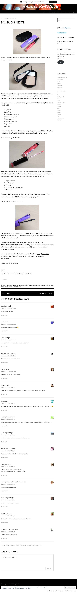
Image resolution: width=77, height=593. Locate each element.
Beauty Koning (6, 417)
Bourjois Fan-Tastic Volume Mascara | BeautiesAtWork (24, 545)
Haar (58, 98)
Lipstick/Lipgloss (61, 102)
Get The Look (60, 96)
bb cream (30, 285)
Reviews (59, 112)
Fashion (59, 95)
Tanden (59, 114)
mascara (2, 286)
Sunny (3, 385)
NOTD (59, 106)
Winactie (59, 120)
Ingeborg (4, 306)
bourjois (40, 285)
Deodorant (59, 87)
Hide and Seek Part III (45, 293)
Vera (2, 322)
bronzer (59, 83)
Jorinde (3, 338)
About (48, 12)
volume (6, 286)
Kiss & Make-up (6, 448)
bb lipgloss (35, 285)
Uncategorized (60, 118)
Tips (58, 116)
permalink (18, 286)
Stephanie (4, 513)
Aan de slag (52, 1)
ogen (58, 108)
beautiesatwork (13, 18)
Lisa (2, 401)
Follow (60, 62)
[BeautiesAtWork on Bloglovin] (63, 28)
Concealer (59, 85)
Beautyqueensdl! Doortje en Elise (12, 482)
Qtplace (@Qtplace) (7, 529)
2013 (27, 285)
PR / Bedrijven (72, 12)
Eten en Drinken (61, 91)
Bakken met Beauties (62, 77)
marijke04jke (5, 498)
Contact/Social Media (59, 12)
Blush (58, 81)
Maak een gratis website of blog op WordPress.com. (12, 584)
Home (43, 12)
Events (59, 93)
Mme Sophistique (7, 353)
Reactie (49, 568)
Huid (58, 100)
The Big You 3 (6, 293)
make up (59, 104)
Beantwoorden (4, 315)
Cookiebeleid (28, 588)
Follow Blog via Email (64, 49)
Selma (3, 369)
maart (52, 285)
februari (48, 285)
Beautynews (15, 285)
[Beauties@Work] (31, 9)
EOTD (58, 89)
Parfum (59, 110)
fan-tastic (44, 285)
